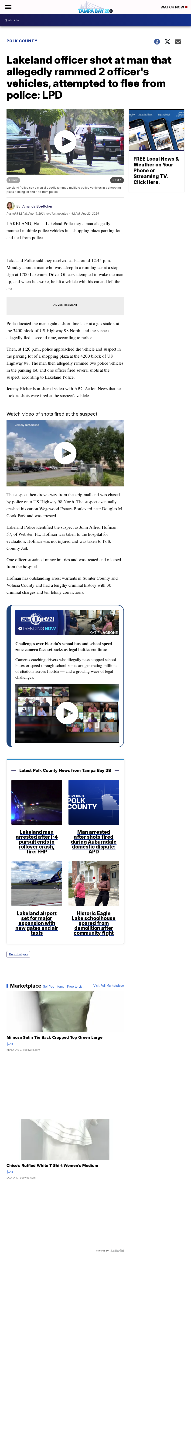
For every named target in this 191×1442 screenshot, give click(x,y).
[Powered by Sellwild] (117, 1250)
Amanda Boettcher (37, 206)
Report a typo (18, 954)
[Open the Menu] (7, 7)
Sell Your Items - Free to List (63, 986)
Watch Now (172, 7)
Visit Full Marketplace (108, 985)
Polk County (22, 41)
